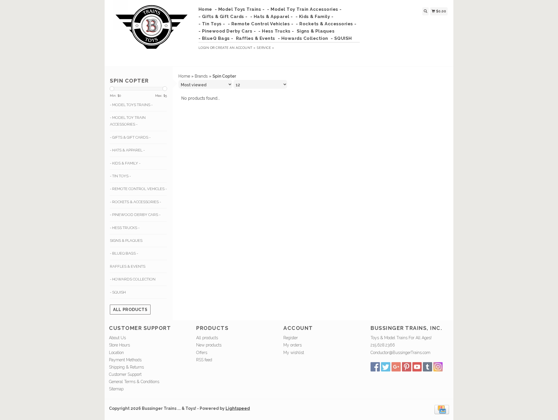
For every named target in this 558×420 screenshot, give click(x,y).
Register (290, 337)
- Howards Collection (303, 38)
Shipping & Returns (126, 367)
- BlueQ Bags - (215, 38)
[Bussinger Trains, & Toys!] (151, 32)
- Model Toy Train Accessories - (304, 9)
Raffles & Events (255, 38)
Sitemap (116, 389)
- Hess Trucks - (276, 31)
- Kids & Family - (315, 16)
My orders (292, 345)
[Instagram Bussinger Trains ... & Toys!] (438, 366)
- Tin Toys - (211, 23)
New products (208, 345)
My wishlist (293, 352)
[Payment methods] (441, 409)
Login (203, 48)
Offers (201, 352)
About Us (117, 337)
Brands (201, 76)
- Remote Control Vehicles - (261, 23)
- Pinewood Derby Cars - (227, 31)
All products (130, 309)
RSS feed (204, 360)
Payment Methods (125, 360)
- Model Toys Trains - (240, 9)
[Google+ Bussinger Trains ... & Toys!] (396, 366)
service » (265, 48)
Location (116, 352)
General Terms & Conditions (134, 381)
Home (205, 9)
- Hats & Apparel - (271, 16)
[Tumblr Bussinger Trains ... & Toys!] (427, 366)
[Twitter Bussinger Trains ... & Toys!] (385, 366)
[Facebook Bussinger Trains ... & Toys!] (375, 366)
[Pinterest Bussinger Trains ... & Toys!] (406, 366)
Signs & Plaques (316, 31)
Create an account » (235, 48)
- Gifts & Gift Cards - (223, 16)
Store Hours (119, 345)
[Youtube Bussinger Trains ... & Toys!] (417, 366)
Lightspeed (238, 408)
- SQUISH (341, 38)
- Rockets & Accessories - (326, 23)
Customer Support (125, 374)
